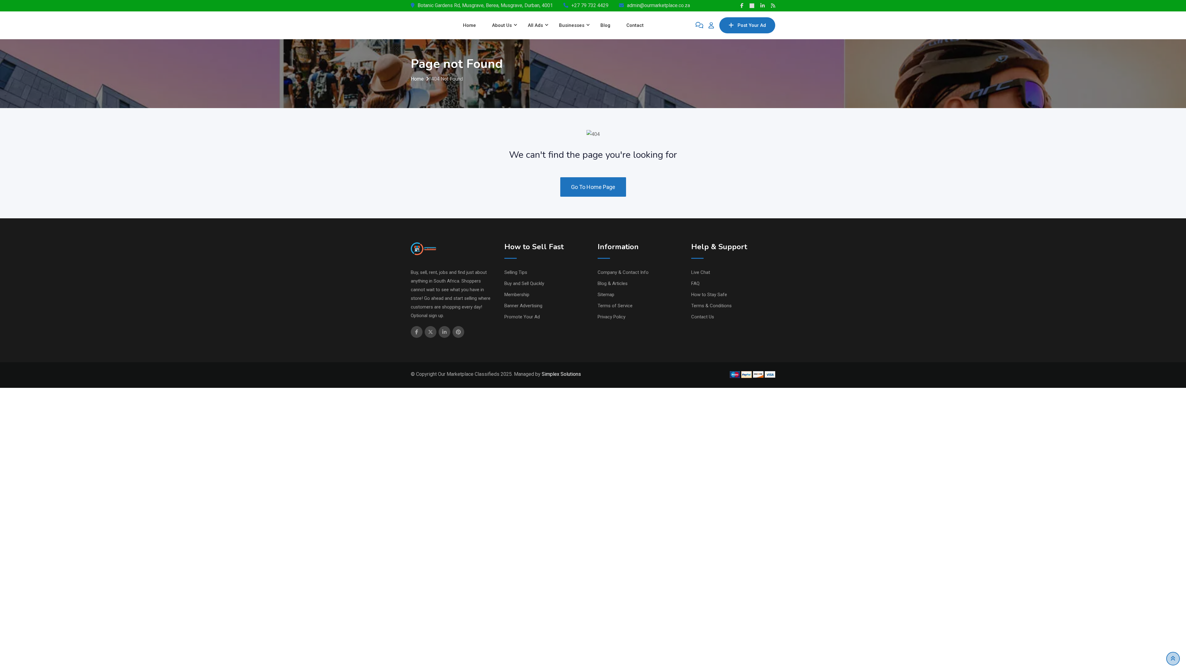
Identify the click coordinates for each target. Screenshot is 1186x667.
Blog (605, 25)
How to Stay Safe (709, 294)
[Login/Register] (711, 25)
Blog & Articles (613, 283)
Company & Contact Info (623, 272)
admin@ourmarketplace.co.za (658, 5)
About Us (502, 25)
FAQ (695, 283)
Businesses (571, 25)
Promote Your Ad (522, 317)
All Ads (535, 25)
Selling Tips (515, 272)
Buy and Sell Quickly (524, 283)
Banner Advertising (523, 305)
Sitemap (606, 294)
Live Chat (700, 272)
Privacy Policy (611, 317)
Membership (516, 294)
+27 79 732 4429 (589, 5)
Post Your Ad (752, 25)
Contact (635, 25)
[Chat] (699, 25)
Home (469, 25)
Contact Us (702, 317)
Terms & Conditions (711, 305)
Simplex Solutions (561, 374)
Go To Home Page (593, 187)
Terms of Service (615, 305)
